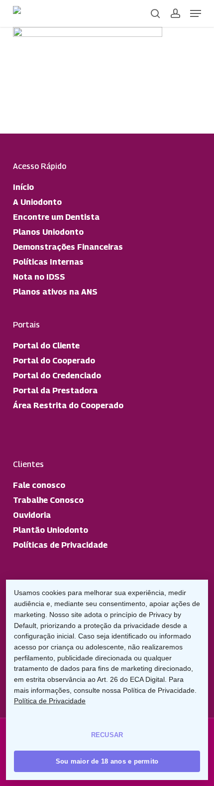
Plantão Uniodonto (50, 530)
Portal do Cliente (46, 345)
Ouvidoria (32, 515)
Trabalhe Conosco (48, 500)
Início (23, 187)
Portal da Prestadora (55, 390)
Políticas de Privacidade (60, 545)
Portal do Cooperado (54, 360)
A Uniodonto (37, 202)
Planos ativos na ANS (55, 292)
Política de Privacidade (50, 701)
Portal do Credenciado (57, 375)
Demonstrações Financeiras (68, 247)
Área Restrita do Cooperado (68, 405)
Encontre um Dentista (56, 217)
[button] (195, 13)
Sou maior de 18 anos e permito (107, 761)
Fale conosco (39, 485)
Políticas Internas (48, 262)
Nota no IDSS (39, 277)
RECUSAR (107, 735)
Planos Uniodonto (48, 232)
